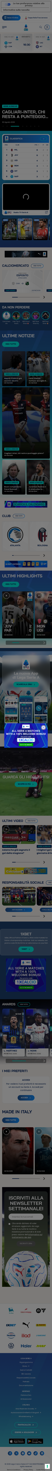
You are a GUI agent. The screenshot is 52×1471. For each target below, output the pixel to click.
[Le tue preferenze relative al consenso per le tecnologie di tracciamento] (47, 1466)
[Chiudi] (43, 727)
